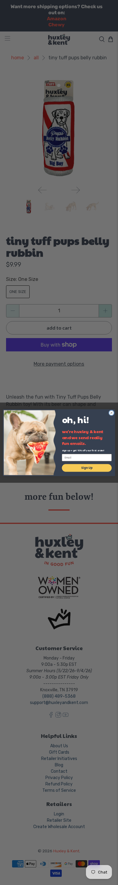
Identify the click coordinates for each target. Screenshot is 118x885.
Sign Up (86, 468)
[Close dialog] (111, 412)
